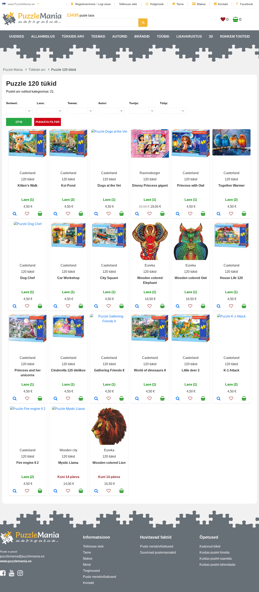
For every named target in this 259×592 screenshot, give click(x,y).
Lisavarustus (189, 36)
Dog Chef (27, 278)
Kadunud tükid (210, 546)
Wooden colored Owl (191, 278)
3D (211, 36)
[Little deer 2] (178, 399)
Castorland (27, 173)
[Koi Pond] (55, 214)
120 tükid (27, 179)
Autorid (119, 36)
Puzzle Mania (13, 69)
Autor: (102, 103)
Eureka (150, 265)
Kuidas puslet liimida (214, 552)
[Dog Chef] (15, 306)
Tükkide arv (73, 36)
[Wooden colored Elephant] (137, 306)
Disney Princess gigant (150, 185)
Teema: (72, 103)
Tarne (180, 4)
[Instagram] (20, 574)
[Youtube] (11, 574)
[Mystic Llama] (55, 491)
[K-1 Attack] (219, 399)
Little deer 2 (191, 370)
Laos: (41, 103)
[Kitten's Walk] (15, 214)
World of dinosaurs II (150, 370)
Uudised (16, 36)
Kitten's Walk (27, 185)
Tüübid (163, 36)
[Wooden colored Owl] (178, 306)
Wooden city (68, 450)
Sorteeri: (12, 103)
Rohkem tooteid (235, 36)
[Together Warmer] (219, 214)
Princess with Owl (190, 185)
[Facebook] (2, 574)
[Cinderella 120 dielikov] (55, 399)
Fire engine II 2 (27, 462)
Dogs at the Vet (109, 185)
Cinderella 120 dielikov (68, 370)
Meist (87, 564)
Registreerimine (85, 4)
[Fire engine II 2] (15, 491)
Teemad (98, 36)
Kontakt (223, 4)
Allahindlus (43, 36)
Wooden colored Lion (109, 462)
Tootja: (134, 103)
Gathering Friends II (109, 370)
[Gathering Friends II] (96, 399)
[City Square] (96, 306)
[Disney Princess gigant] (137, 214)
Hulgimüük (157, 4)
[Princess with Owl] (178, 214)
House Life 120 (231, 278)
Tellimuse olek (128, 4)
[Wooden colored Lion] (96, 491)
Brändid (142, 36)
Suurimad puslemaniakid (158, 552)
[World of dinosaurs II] (137, 399)
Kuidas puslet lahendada (217, 564)
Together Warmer (231, 185)
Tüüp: (164, 103)
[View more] (27, 156)
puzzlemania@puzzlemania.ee (22, 556)
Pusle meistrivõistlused (99, 576)
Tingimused (91, 570)
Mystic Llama (68, 462)
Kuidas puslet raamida (216, 558)
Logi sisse (104, 4)
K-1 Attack (231, 370)
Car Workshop (68, 278)
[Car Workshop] (55, 306)
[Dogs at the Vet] (96, 214)
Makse (201, 4)
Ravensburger (150, 173)
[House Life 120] (219, 306)
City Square (109, 278)
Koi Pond (68, 185)
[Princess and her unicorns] (15, 399)
